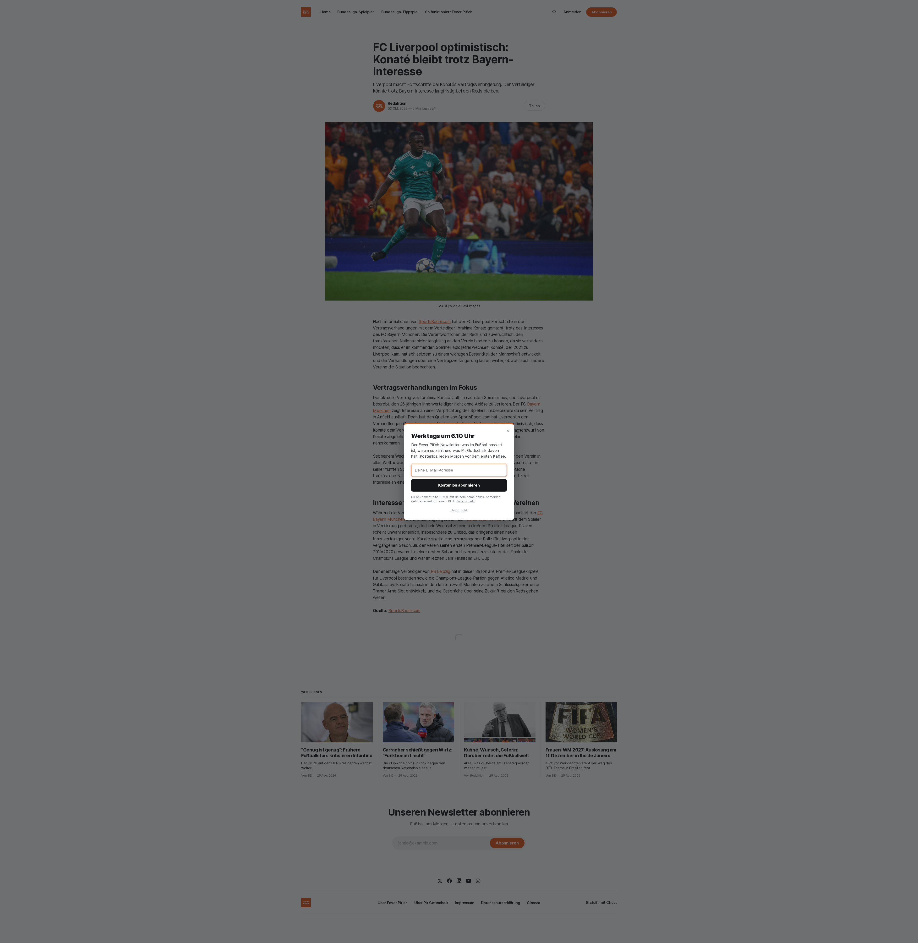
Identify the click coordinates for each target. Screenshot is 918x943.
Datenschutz (466, 501)
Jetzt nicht (459, 510)
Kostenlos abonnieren (459, 485)
